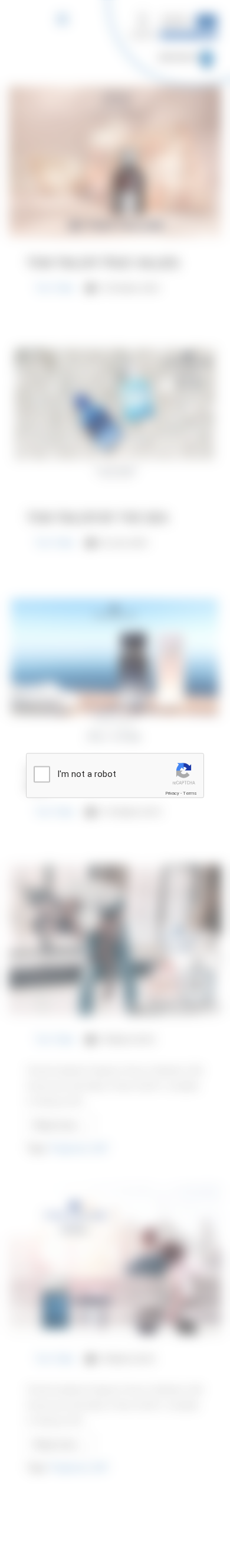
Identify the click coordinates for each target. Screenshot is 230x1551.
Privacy (172, 793)
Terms (190, 793)
